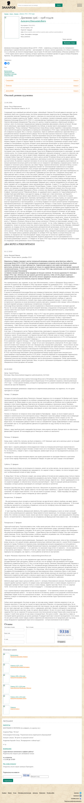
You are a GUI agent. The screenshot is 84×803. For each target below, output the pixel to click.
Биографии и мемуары (10, 74)
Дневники (13, 707)
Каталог (16, 14)
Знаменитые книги (9, 72)
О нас (14, 793)
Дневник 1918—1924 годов (17, 697)
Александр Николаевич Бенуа (33, 21)
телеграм (76, 793)
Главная (6, 14)
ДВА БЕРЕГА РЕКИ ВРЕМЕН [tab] (19, 244)
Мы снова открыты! (9, 764)
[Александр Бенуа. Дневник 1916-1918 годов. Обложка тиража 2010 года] (11, 27)
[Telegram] (8, 63)
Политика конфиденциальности (72, 801)
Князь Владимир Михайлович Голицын (20, 688)
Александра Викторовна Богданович (20, 667)
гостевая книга (75, 798)
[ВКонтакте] (5, 63)
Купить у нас (69, 43)
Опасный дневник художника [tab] (18, 95)
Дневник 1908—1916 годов (17, 676)
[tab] (42, 80)
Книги (11, 14)
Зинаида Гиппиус (14, 709)
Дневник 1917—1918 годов (17, 686)
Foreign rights (50, 793)
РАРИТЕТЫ (6, 725)
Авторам (35, 793)
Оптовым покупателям (24, 793)
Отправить (61, 642)
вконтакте (76, 796)
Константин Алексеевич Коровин (19, 657)
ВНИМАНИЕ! (7, 749)
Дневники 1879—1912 (16, 666)
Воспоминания (8, 71)
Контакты (42, 793)
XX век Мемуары (8, 75)
